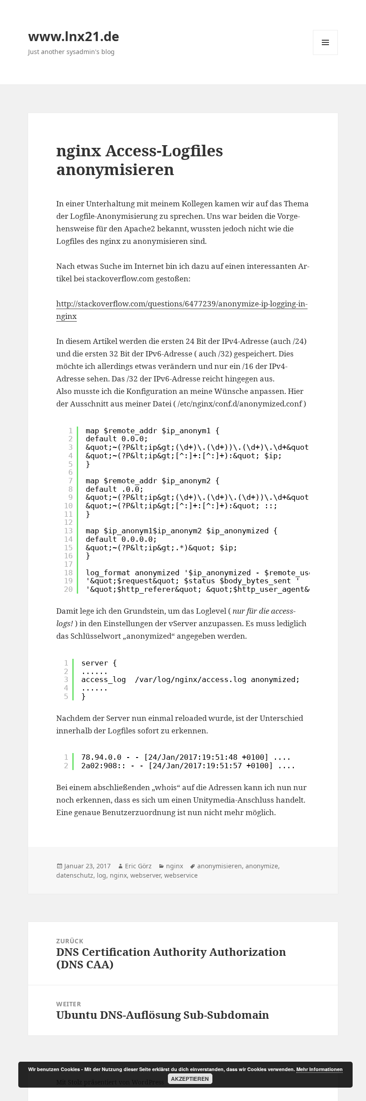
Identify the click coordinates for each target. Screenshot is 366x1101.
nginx (174, 866)
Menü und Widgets (325, 54)
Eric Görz (138, 866)
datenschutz (74, 875)
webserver (145, 875)
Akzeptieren (190, 1079)
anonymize (261, 866)
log (101, 875)
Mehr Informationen (319, 1069)
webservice (181, 875)
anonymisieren (219, 866)
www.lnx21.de (73, 36)
